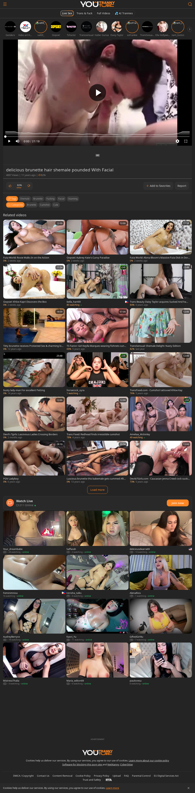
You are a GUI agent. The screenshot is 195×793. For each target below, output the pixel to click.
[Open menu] (5, 4)
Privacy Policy (101, 775)
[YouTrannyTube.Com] (97, 4)
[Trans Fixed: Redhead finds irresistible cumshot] (98, 418)
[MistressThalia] (34, 664)
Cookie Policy (83, 775)
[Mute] (17, 141)
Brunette (31, 204)
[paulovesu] (161, 664)
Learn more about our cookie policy (149, 760)
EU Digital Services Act (166, 775)
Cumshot (45, 204)
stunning (73, 198)
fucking (50, 198)
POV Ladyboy (11, 478)
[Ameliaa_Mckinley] (161, 418)
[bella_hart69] (98, 285)
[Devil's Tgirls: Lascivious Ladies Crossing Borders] (34, 418)
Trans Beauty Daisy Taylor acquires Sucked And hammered (159, 301)
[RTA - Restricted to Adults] (108, 780)
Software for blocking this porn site (82, 764)
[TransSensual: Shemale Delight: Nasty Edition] (161, 329)
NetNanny (113, 764)
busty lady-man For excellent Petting (24, 390)
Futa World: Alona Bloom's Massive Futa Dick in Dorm (159, 257)
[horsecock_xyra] (98, 373)
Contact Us (43, 775)
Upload (117, 775)
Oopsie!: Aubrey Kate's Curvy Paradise (88, 257)
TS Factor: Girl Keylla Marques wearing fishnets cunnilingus (97, 345)
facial (61, 198)
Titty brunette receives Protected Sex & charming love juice (33, 345)
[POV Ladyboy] (34, 462)
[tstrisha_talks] (97, 576)
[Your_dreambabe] (34, 532)
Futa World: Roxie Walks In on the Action (26, 257)
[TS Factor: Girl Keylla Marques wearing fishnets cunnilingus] (98, 329)
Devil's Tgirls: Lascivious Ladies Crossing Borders (30, 434)
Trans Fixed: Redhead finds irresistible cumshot (93, 434)
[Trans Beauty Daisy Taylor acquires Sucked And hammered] (161, 285)
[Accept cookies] (188, 788)
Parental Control (141, 775)
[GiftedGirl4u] (161, 620)
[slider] (97, 136)
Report (181, 186)
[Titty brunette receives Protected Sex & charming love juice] (34, 329)
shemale (25, 198)
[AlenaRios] (161, 576)
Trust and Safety (92, 779)
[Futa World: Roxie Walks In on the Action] (34, 241)
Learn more (112, 788)
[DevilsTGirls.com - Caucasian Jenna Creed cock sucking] (161, 462)
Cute (55, 204)
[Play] (97, 92)
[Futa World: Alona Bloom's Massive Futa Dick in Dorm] (161, 241)
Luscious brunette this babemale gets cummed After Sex (96, 478)
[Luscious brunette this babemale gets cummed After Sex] (98, 462)
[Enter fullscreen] (186, 141)
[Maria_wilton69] (97, 664)
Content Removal (62, 775)
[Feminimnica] (34, 576)
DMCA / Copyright (23, 775)
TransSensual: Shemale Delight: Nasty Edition (155, 345)
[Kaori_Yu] (97, 620)
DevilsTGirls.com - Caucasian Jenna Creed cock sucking (159, 478)
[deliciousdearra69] (161, 532)
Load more (97, 490)
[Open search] (190, 4)
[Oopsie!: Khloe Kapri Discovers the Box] (34, 285)
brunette (38, 198)
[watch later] (8, 224)
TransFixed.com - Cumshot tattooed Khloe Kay (156, 390)
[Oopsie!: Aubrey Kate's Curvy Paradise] (98, 241)
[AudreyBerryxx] (34, 620)
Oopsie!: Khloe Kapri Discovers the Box (25, 301)
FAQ (126, 775)
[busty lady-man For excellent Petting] (34, 373)
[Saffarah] (97, 532)
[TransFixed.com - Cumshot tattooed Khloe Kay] (161, 373)
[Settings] (177, 141)
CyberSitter (126, 764)
